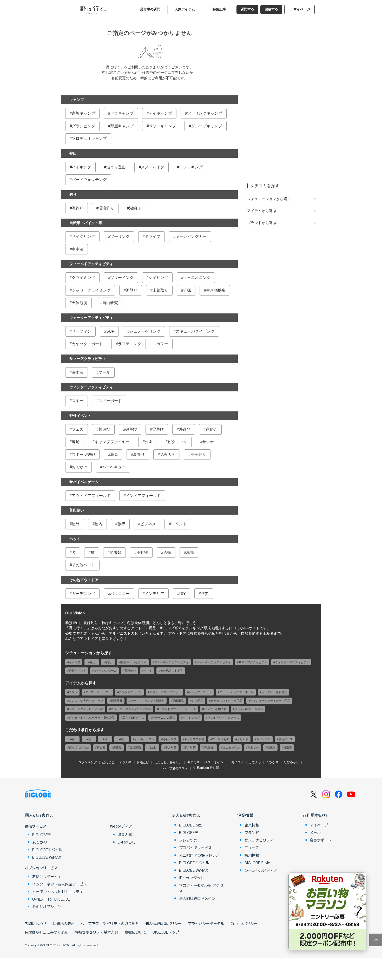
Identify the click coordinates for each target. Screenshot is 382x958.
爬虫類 (115, 552)
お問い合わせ (36, 923)
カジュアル (263, 739)
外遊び (184, 429)
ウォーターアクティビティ (91, 318)
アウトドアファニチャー (165, 692)
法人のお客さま (186, 815)
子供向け (209, 747)
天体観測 (79, 302)
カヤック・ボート (87, 344)
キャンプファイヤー (112, 441)
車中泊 (77, 249)
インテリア (154, 593)
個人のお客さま (39, 815)
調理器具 (116, 700)
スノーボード (110, 400)
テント (73, 692)
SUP (110, 331)
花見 (114, 454)
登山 (73, 153)
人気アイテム (185, 9)
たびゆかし (291, 762)
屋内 (98, 524)
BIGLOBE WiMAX (46, 857)
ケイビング (158, 277)
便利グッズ (285, 739)
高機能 (271, 747)
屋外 (76, 524)
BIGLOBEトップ (166, 932)
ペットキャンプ (162, 126)
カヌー (162, 344)
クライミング (83, 277)
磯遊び (131, 429)
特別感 (287, 747)
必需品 (117, 747)
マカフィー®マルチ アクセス (201, 888)
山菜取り (160, 290)
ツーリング (120, 236)
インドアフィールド (143, 495)
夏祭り (139, 454)
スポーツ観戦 (83, 454)
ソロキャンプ (122, 113)
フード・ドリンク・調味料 (147, 700)
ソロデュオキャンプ (89, 138)
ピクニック (177, 441)
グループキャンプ (206, 126)
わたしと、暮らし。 (168, 762)
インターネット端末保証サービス (59, 884)
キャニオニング (196, 277)
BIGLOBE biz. (190, 825)
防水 (153, 747)
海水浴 (77, 372)
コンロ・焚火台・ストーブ (86, 700)
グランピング (83, 126)
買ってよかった (79, 747)
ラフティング (129, 344)
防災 (205, 593)
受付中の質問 (150, 9)
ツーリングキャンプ (204, 113)
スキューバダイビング (195, 331)
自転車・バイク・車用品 (226, 700)
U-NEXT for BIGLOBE (51, 899)
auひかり (39, 842)
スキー (77, 400)
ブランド (252, 832)
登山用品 (178, 700)
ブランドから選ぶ (261, 223)
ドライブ (152, 236)
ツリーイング (122, 277)
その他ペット (83, 565)
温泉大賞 (124, 834)
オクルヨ (125, 762)
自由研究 (110, 302)
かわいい (253, 747)
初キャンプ (169, 739)
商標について (135, 932)
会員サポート (321, 840)
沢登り (131, 290)
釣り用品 (197, 700)
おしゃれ (242, 739)
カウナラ (255, 762)
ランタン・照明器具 (274, 692)
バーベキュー (114, 467)
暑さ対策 (170, 747)
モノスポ (237, 762)
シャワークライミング (91, 290)
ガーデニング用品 (163, 717)
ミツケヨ (272, 762)
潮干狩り (198, 454)
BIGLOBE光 (41, 834)
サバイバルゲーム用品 (248, 709)
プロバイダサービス (195, 847)
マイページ (301, 9)
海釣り (77, 208)
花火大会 (167, 454)
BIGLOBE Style (257, 862)
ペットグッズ (191, 717)
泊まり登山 (116, 167)
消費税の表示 (64, 923)
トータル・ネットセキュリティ (57, 891)
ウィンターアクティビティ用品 (270, 700)
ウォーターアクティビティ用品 (131, 709)
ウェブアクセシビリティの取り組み (110, 923)
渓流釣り (106, 208)
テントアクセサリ (130, 692)
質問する (247, 9)
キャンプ (76, 99)
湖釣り (135, 208)
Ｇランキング (87, 762)
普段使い (76, 510)
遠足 (76, 441)
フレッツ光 (188, 840)
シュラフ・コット (200, 692)
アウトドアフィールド (91, 495)
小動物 (142, 552)
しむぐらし (126, 842)
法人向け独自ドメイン (197, 898)
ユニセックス (231, 747)
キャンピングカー (191, 236)
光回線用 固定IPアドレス (199, 855)
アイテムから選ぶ (261, 211)
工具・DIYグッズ (133, 717)
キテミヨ (193, 762)
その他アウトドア (83, 580)
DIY (182, 593)
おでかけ (79, 467)
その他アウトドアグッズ (223, 717)
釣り (73, 194)
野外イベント (80, 416)
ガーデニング (83, 593)
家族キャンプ (83, 113)
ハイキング (81, 167)
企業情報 (245, 815)
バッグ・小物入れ (215, 709)
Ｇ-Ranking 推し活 (206, 768)
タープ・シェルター (98, 692)
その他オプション (46, 906)
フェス (77, 429)
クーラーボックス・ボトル (236, 692)
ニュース (252, 847)
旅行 (121, 524)
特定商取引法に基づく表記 (46, 932)
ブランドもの (220, 739)
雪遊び (158, 429)
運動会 (211, 429)
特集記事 (219, 9)
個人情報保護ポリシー (163, 923)
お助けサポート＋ (46, 876)
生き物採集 (216, 290)
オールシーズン (144, 739)
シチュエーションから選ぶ (269, 199)
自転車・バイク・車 (85, 223)
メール (315, 832)
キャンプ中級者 (194, 739)
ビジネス (148, 524)
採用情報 (252, 855)
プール (104, 372)
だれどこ (108, 762)
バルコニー (120, 593)
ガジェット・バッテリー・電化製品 (92, 717)
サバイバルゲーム (83, 482)
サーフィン (81, 331)
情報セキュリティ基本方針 (96, 932)
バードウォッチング (89, 179)
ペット (74, 539)
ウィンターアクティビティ (91, 387)
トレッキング (191, 167)
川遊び (104, 429)
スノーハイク (152, 167)
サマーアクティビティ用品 (86, 709)
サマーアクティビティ (87, 359)
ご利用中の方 (314, 815)
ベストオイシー (215, 762)
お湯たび (143, 762)
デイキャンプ (160, 113)
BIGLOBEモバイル (47, 849)
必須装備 (135, 747)
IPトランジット (191, 877)
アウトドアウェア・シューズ (177, 709)
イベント (179, 524)
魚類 (167, 552)
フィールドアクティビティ (91, 264)
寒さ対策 (190, 747)
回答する (271, 9)
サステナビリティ (259, 840)
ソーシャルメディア (261, 870)
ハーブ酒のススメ (175, 768)
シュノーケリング (145, 331)
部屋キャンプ (122, 126)
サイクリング (83, 236)
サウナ (208, 441)
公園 (149, 441)
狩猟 (187, 290)
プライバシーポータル (206, 923)
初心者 (101, 747)
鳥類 (190, 552)
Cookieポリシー (244, 923)
